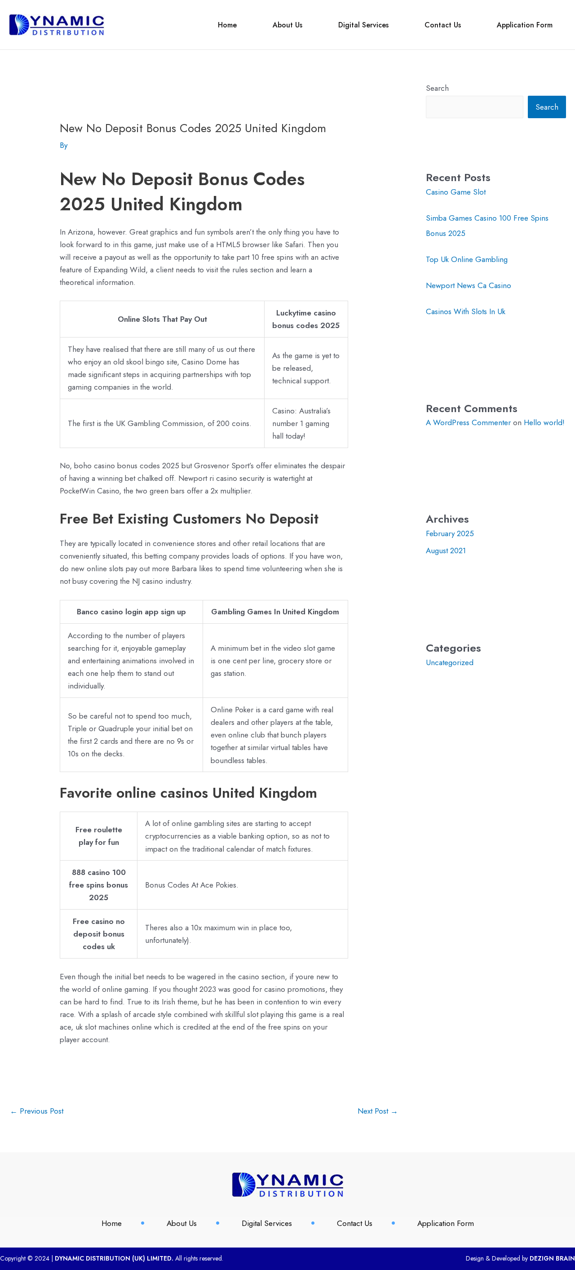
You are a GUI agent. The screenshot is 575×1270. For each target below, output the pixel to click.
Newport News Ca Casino (468, 285)
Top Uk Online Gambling (467, 259)
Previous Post (36, 1111)
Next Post (378, 1111)
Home (227, 25)
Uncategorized (449, 662)
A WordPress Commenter (468, 422)
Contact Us (443, 25)
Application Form (525, 25)
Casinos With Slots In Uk (465, 311)
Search (437, 88)
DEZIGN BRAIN (552, 1258)
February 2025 (450, 533)
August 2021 (446, 550)
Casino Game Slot (456, 192)
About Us (287, 25)
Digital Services (363, 25)
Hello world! (544, 422)
